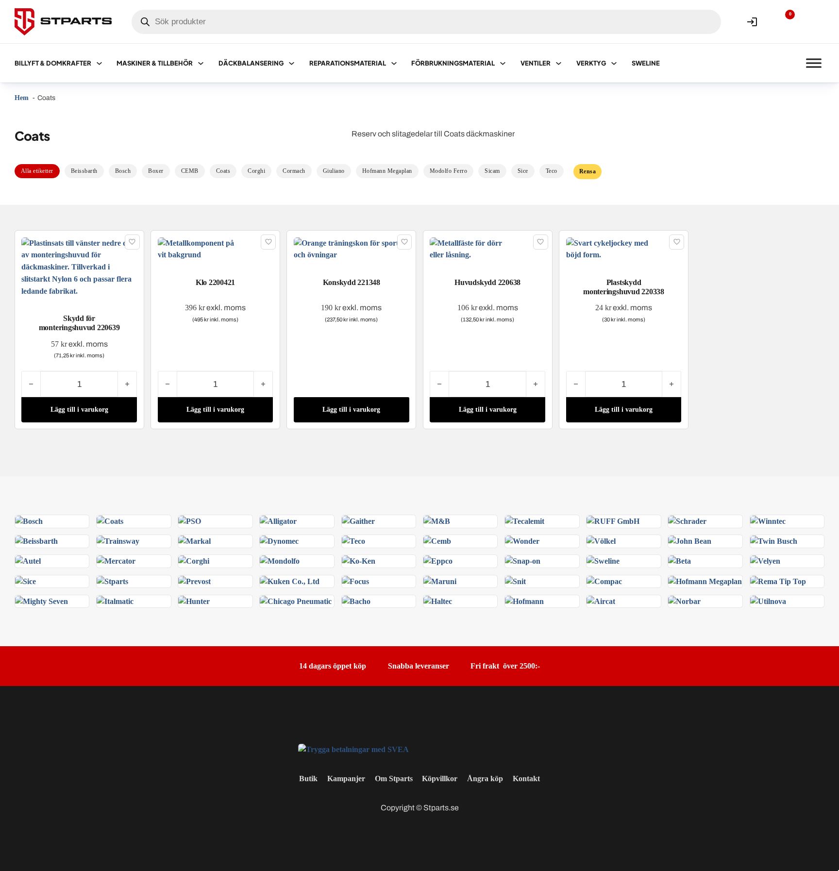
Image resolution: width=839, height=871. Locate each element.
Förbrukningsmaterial (453, 63)
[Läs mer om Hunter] (194, 601)
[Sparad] (132, 242)
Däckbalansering (251, 63)
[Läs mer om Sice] (25, 581)
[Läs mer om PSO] (189, 521)
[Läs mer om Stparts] (112, 581)
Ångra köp (485, 778)
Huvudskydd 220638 (487, 282)
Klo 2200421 (215, 282)
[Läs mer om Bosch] (29, 521)
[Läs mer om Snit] (515, 581)
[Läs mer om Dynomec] (279, 540)
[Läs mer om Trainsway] (118, 540)
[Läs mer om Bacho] (356, 601)
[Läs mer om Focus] (355, 581)
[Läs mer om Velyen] (765, 560)
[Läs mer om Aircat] (601, 601)
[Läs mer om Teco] (353, 540)
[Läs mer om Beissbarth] (36, 540)
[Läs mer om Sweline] (603, 560)
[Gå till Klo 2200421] (215, 248)
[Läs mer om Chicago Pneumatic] (296, 601)
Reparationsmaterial (347, 63)
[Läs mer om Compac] (604, 581)
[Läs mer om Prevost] (194, 581)
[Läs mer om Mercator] (116, 560)
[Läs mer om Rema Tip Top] (778, 581)
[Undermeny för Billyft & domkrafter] (99, 63)
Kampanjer (346, 778)
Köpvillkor (439, 778)
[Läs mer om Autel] (28, 560)
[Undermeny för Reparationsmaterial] (394, 63)
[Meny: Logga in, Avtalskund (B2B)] (752, 22)
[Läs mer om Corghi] (193, 560)
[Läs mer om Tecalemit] (524, 521)
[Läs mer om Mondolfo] (280, 560)
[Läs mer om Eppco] (438, 560)
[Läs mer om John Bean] (689, 540)
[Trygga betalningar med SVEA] (353, 749)
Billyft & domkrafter (53, 63)
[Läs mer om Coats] (110, 521)
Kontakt (526, 778)
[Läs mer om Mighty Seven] (41, 601)
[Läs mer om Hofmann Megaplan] (705, 581)
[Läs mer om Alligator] (278, 521)
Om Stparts (394, 778)
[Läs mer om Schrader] (687, 521)
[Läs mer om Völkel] (601, 540)
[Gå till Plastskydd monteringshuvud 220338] (624, 248)
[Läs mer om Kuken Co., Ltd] (289, 581)
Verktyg (591, 63)
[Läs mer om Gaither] (358, 521)
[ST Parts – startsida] (63, 21)
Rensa (587, 171)
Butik (308, 778)
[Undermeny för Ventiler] (558, 63)
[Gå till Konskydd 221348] (351, 248)
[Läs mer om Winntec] (768, 521)
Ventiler (535, 63)
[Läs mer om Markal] (194, 540)
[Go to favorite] (782, 22)
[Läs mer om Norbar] (684, 601)
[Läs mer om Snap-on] (522, 560)
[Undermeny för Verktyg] (614, 63)
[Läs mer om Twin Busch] (773, 540)
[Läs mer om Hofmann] (524, 601)
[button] (79, 409)
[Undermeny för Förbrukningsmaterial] (503, 63)
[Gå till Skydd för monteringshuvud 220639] (79, 266)
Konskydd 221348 (351, 282)
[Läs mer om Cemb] (437, 540)
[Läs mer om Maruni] (439, 581)
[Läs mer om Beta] (679, 560)
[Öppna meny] (813, 63)
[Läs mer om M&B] (436, 521)
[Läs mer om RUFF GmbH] (613, 521)
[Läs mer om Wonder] (522, 540)
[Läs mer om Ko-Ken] (358, 560)
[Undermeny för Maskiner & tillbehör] (201, 63)
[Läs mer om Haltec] (437, 601)
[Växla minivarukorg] (813, 22)
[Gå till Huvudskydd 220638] (487, 248)
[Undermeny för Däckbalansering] (291, 63)
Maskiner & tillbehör (155, 63)
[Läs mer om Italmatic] (115, 601)
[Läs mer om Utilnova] (768, 601)
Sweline (646, 63)
